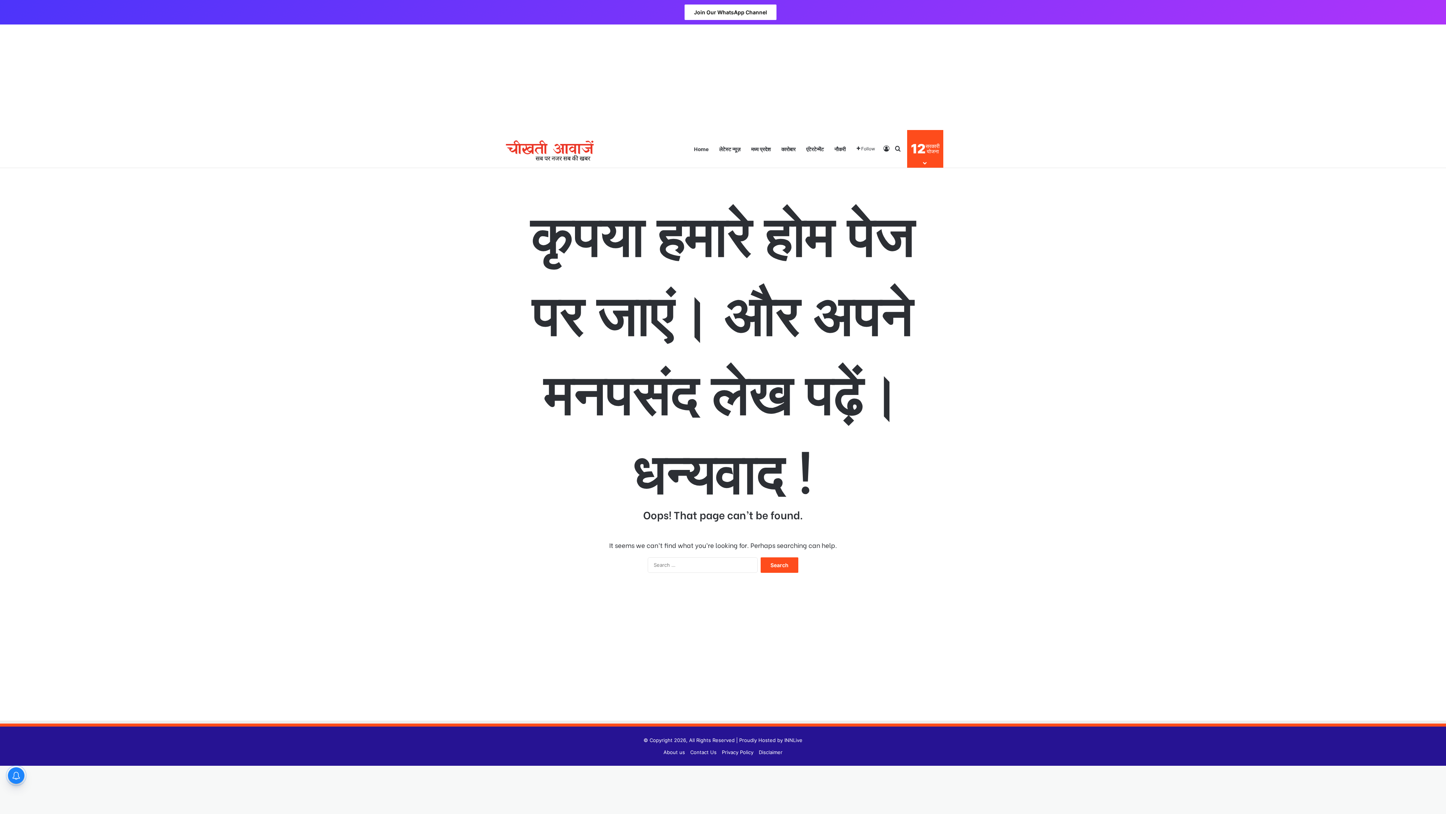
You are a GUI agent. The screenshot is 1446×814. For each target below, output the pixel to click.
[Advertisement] (723, 77)
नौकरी (840, 149)
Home (701, 149)
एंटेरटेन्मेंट (815, 149)
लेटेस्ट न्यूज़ (730, 149)
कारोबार (788, 149)
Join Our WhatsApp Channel (730, 12)
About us (674, 752)
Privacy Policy (738, 752)
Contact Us (703, 752)
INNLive (793, 740)
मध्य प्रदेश (761, 149)
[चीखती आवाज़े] (550, 148)
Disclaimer (770, 752)
